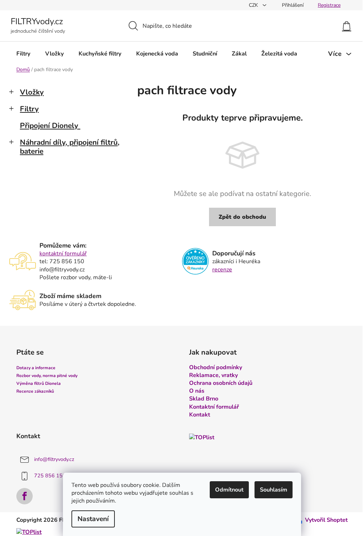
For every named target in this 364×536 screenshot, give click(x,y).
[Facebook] (24, 496)
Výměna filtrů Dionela (38, 383)
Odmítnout (229, 490)
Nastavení (93, 519)
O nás (196, 391)
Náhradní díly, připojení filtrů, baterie (69, 146)
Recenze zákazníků (35, 391)
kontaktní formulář (63, 254)
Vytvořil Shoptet (326, 520)
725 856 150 (50, 475)
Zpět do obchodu (242, 217)
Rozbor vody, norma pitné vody (46, 375)
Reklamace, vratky (213, 375)
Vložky (32, 92)
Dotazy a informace (35, 368)
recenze (222, 270)
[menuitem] (23, 54)
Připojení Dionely (49, 126)
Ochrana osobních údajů (220, 383)
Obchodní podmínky (215, 367)
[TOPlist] (201, 437)
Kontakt (199, 415)
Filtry (29, 109)
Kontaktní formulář (214, 407)
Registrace (329, 5)
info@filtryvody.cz (54, 459)
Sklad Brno (203, 399)
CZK (254, 5)
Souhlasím (273, 490)
